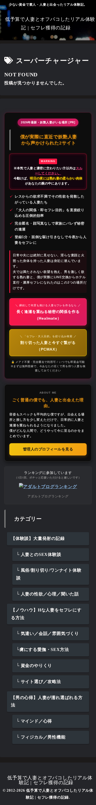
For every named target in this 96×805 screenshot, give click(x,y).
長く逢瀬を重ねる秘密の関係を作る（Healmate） (48, 312)
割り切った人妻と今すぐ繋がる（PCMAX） (48, 343)
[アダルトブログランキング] (48, 486)
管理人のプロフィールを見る (48, 449)
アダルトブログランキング (48, 496)
